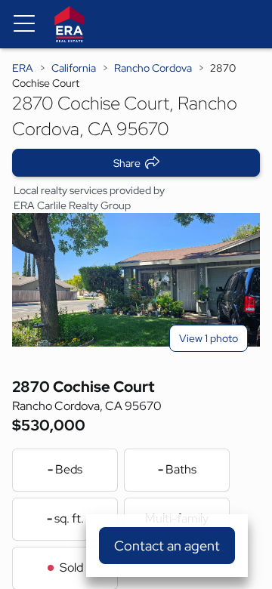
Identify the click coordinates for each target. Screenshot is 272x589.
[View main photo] (136, 280)
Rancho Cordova (153, 68)
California (73, 68)
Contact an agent (167, 545)
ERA (22, 68)
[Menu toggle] (24, 24)
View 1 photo (208, 338)
